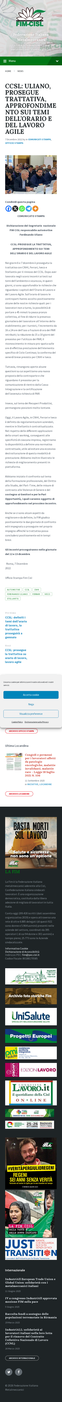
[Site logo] (31, 28)
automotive (13, 589)
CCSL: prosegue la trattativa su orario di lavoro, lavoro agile (16, 656)
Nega (31, 704)
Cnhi (36, 589)
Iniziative (32, 784)
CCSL (27, 589)
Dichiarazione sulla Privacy (37, 721)
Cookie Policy (17, 721)
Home (8, 71)
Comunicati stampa (39, 139)
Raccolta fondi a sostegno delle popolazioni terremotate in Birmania (31, 1315)
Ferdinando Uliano (17, 594)
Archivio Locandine (19, 793)
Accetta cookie (31, 694)
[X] (15, 209)
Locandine (45, 784)
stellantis (13, 598)
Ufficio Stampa (14, 143)
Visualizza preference (31, 713)
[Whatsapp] (22, 209)
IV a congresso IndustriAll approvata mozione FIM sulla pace (31, 1299)
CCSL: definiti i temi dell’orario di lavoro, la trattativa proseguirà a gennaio (16, 627)
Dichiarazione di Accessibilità (22, 951)
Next (8, 645)
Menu (12, 61)
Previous (10, 612)
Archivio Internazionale (22, 1358)
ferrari (36, 594)
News (20, 71)
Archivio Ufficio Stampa (21, 731)
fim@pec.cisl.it (31, 955)
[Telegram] (29, 209)
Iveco (47, 594)
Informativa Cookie (16, 948)
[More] (35, 209)
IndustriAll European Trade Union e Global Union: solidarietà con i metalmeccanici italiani (30, 1282)
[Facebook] (9, 209)
